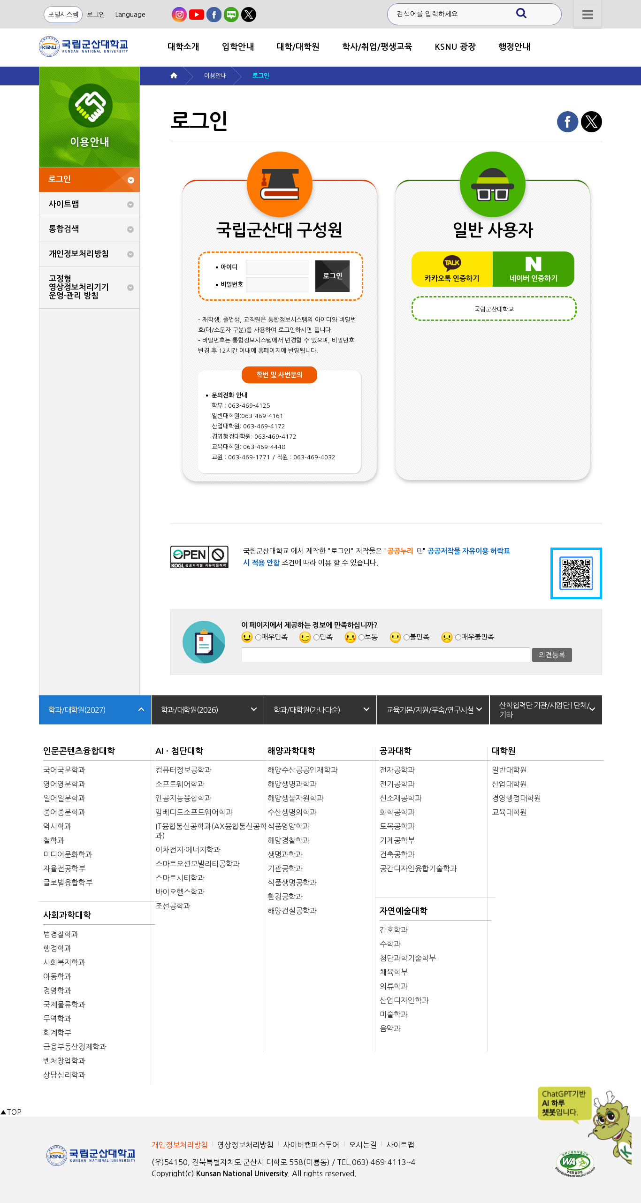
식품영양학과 (288, 826)
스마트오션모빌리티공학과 (197, 864)
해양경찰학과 (288, 840)
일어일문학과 (64, 798)
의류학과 (394, 986)
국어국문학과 (64, 770)
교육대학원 (509, 812)
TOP (10, 1112)
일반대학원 (509, 770)
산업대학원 (509, 784)
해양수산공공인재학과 (302, 770)
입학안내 (238, 47)
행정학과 (57, 948)
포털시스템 (63, 14)
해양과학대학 (291, 751)
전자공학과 (397, 770)
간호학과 (394, 930)
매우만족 (274, 636)
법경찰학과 (60, 934)
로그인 (96, 14)
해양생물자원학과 (295, 798)
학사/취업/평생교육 (377, 47)
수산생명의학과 (292, 812)
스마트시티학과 (180, 878)
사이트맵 (64, 204)
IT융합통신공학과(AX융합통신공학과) (211, 830)
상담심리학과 (64, 1075)
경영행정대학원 (516, 798)
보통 (371, 636)
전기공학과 (397, 784)
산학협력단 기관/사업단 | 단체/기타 (544, 709)
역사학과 (57, 826)
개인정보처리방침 (79, 254)
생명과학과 (285, 854)
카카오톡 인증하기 (452, 278)
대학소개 (183, 47)
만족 (326, 636)
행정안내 (514, 47)
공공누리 (400, 551)
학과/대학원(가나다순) (307, 710)
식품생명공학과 (292, 882)
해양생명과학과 (292, 784)
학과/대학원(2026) (189, 710)
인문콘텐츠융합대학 (79, 751)
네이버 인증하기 (533, 278)
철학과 (53, 840)
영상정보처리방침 (245, 1145)
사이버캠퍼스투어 (311, 1145)
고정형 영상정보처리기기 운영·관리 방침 (79, 287)
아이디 (229, 267)
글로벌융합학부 (67, 882)
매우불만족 (477, 636)
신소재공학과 (401, 798)
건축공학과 (397, 854)
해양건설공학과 (292, 910)
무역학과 (57, 1018)
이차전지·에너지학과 (188, 849)
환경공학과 (285, 896)
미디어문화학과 (67, 854)
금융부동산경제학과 (75, 1047)
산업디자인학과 (404, 1000)
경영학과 (57, 990)
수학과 (390, 944)
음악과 (390, 1028)
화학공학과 (397, 812)
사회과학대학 (67, 915)
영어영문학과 (64, 784)
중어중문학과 (64, 812)
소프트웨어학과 (180, 784)
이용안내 (215, 76)
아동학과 (57, 976)
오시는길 (363, 1145)
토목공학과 (397, 826)
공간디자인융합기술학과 (418, 868)
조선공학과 (173, 906)
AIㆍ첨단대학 (179, 751)
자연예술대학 (403, 911)
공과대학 (396, 751)
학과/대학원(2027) (77, 710)
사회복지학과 (64, 962)
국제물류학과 (64, 1004)
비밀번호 (232, 285)
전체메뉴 (587, 14)
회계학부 (57, 1032)
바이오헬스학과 (180, 892)
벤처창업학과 (64, 1061)
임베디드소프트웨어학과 (194, 812)
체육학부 (394, 972)
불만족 (419, 636)
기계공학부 (397, 840)
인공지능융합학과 (183, 798)
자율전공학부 (64, 868)
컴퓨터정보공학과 (183, 770)
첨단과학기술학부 (408, 958)
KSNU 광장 (455, 47)
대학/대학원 (298, 47)
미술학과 (394, 1014)
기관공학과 (285, 868)
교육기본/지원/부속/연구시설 (429, 710)
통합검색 (64, 229)
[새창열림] (179, 14)
